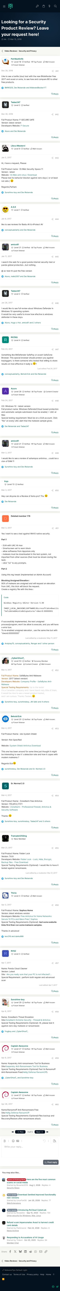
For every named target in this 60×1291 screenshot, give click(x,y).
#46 (57, 303)
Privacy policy (33, 1274)
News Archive (13, 1230)
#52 (57, 670)
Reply (56, 94)
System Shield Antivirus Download (25, 745)
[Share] (53, 71)
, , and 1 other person (29, 643)
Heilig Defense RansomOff (35, 1072)
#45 (57, 257)
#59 (57, 1058)
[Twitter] (57, 1286)
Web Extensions (14, 1203)
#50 (57, 490)
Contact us (7, 1274)
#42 (57, 114)
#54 (57, 795)
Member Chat (13, 1243)
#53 (57, 728)
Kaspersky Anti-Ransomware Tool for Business (26, 1066)
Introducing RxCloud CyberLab (27, 1210)
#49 (57, 453)
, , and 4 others (27, 702)
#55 (57, 848)
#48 (57, 401)
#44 (57, 219)
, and (25, 87)
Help (42, 1274)
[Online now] (8, 1006)
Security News (13, 1188)
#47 (57, 349)
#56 (57, 905)
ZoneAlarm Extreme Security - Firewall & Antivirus (27, 1020)
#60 (57, 1104)
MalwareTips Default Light (15, 1270)
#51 (57, 528)
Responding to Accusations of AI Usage (25, 1237)
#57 (57, 963)
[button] (4, 6)
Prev (21, 1132)
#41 (57, 71)
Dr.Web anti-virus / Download (23, 175)
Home (48, 1274)
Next (38, 1132)
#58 (57, 1012)
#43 (57, 158)
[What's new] (49, 6)
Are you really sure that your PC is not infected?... (29, 974)
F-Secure (25, 125)
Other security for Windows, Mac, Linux (24, 1215)
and (15, 131)
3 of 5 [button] (30, 1132)
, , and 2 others (23, 322)
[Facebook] (53, 1286)
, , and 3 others (27, 821)
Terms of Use (19, 1274)
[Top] (53, 1274)
